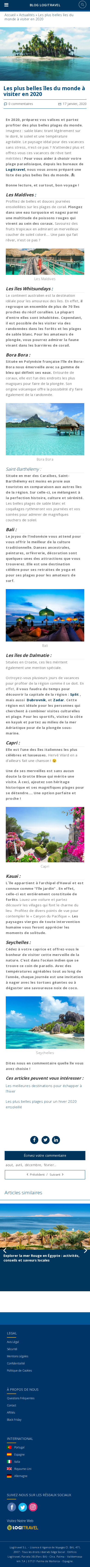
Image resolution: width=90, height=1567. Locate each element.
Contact (11, 1405)
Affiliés (11, 1412)
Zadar (58, 700)
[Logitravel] (23, 1527)
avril (19, 1165)
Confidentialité (16, 1363)
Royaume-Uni (22, 1469)
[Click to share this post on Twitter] (46, 1140)
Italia (17, 1462)
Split (74, 694)
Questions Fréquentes (20, 1398)
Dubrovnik (36, 700)
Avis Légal (13, 1342)
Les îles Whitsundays (28, 289)
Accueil (10, 15)
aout (9, 1165)
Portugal (19, 1447)
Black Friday (14, 1420)
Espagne (19, 1454)
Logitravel (15, 169)
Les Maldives (19, 195)
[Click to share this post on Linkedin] (56, 1140)
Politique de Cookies (19, 1370)
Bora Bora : (18, 355)
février (49, 1165)
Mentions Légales (17, 1356)
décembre (33, 1165)
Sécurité (12, 1349)
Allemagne (20, 1476)
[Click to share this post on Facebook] (34, 1140)
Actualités (27, 15)
